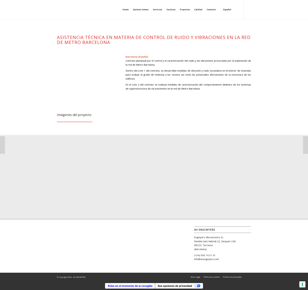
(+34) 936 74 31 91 (205, 255)
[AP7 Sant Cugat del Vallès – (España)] (2, 145)
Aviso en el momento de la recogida (130, 285)
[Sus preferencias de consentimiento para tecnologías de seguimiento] (302, 284)
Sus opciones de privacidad (175, 285)
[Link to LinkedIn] (248, 9)
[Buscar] (236, 9)
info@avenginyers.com (206, 259)
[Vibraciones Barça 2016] (305, 145)
